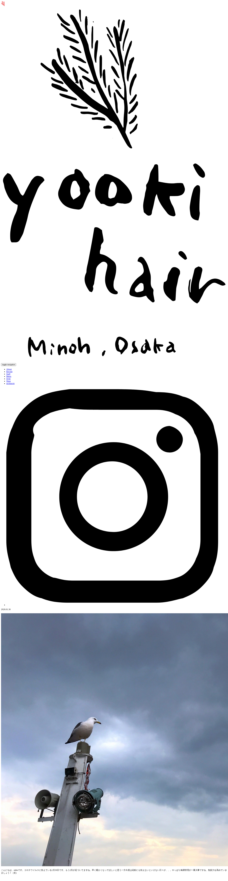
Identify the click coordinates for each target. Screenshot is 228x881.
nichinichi (10, 383)
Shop (8, 381)
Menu (8, 376)
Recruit (9, 371)
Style (8, 379)
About (9, 369)
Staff (8, 374)
